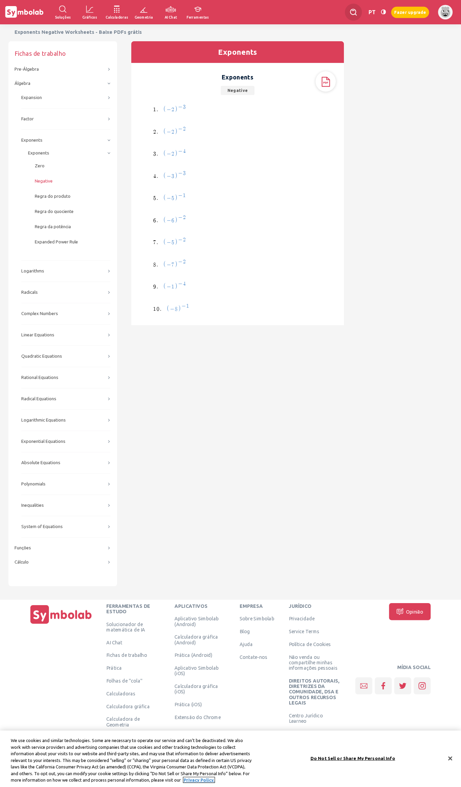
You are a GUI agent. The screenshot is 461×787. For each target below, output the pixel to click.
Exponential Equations (43, 441)
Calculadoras (120, 693)
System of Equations (42, 526)
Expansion (31, 97)
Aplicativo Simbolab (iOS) (196, 670)
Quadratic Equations (41, 356)
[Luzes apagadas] (383, 12)
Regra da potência (53, 226)
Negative (44, 181)
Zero (40, 165)
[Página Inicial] (61, 623)
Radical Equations (38, 398)
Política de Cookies (310, 644)
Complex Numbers (39, 313)
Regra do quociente (54, 211)
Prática (114, 668)
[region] (230, 759)
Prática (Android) (193, 655)
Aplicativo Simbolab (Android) (196, 621)
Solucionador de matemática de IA (125, 626)
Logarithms (32, 270)
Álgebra (22, 83)
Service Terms (304, 631)
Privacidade (302, 618)
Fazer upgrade (410, 12)
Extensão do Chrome (197, 717)
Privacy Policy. (199, 780)
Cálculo (22, 562)
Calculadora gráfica (128, 706)
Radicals (29, 292)
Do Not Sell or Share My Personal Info (352, 758)
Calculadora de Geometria (123, 721)
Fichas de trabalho (126, 655)
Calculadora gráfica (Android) (196, 639)
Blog (245, 631)
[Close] (450, 758)
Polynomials (33, 483)
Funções (23, 547)
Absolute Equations (40, 462)
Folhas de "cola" (124, 680)
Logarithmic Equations (43, 420)
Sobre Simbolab (257, 618)
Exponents (32, 140)
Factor (27, 118)
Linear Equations (37, 334)
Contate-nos (253, 657)
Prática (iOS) (188, 704)
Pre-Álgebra (27, 69)
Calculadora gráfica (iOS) (196, 689)
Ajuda (246, 644)
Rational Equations (39, 377)
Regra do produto (53, 196)
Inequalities (32, 505)
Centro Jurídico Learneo (306, 718)
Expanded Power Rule (56, 241)
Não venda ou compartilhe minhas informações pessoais (313, 662)
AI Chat (114, 642)
